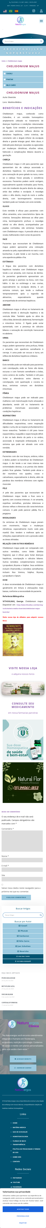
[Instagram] (34, 10)
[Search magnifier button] (41, 41)
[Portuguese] (11, 11)
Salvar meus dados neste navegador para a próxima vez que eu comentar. (21, 890)
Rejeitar (23, 1223)
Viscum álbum (7, 994)
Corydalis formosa (9, 1002)
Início (4, 61)
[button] (41, 21)
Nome (5, 856)
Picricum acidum (8, 978)
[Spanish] (16, 11)
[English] (5, 11)
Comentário (8, 829)
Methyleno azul (8, 986)
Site (3, 875)
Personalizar (23, 1216)
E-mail (5, 865)
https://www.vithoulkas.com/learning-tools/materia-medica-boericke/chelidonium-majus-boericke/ (23, 608)
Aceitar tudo (23, 1209)
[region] (23, 1208)
